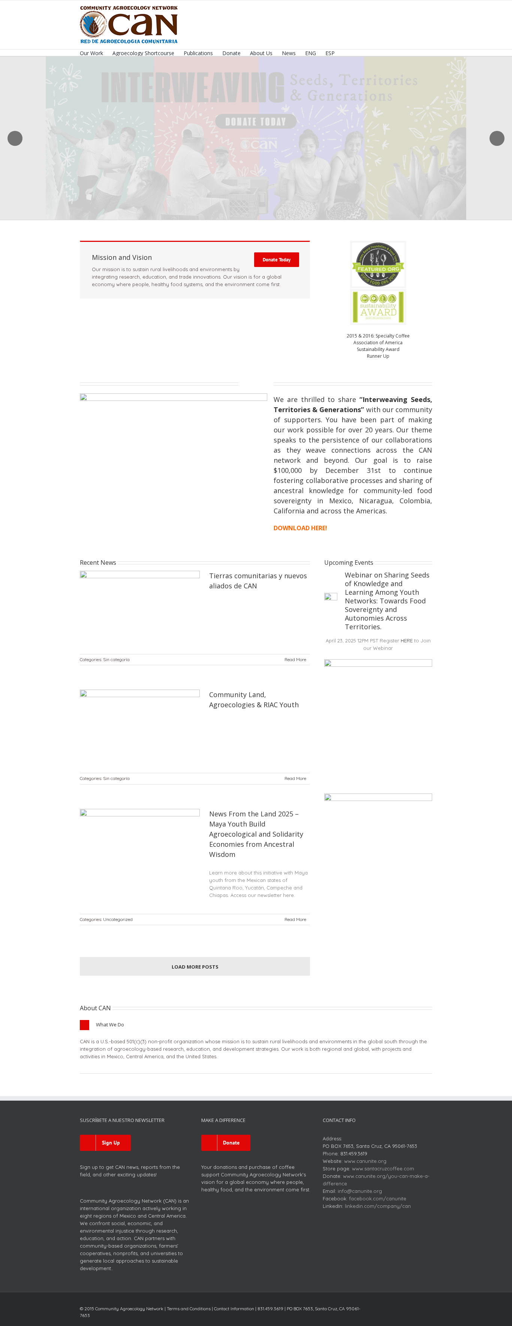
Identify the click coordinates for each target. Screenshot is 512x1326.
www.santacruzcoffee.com (383, 1169)
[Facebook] (382, 1307)
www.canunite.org (365, 1161)
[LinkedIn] (418, 1307)
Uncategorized (118, 919)
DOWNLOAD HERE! (300, 528)
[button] (346, 53)
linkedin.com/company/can (378, 1206)
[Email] (430, 1317)
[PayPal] (430, 1307)
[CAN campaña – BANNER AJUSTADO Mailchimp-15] (173, 396)
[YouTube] (406, 1307)
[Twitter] (394, 1307)
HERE (407, 641)
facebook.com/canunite (377, 1199)
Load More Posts (195, 966)
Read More (295, 659)
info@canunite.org (360, 1191)
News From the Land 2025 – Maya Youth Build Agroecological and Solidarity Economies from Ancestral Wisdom (256, 834)
